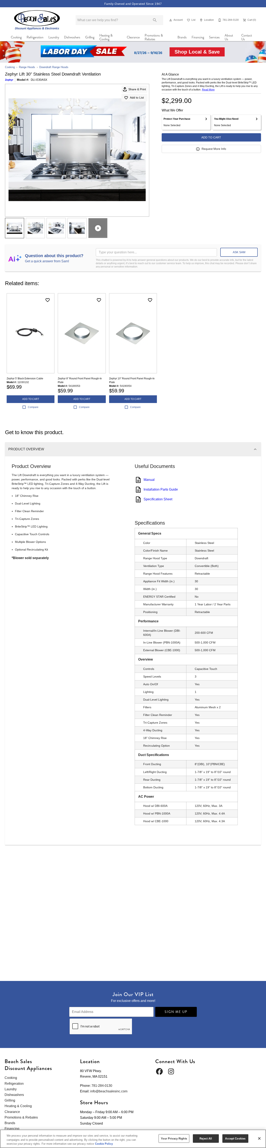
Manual (149, 479)
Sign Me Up (176, 1011)
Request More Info (214, 148)
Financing (198, 37)
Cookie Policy (104, 1143)
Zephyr (9, 79)
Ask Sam (239, 252)
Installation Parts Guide (161, 489)
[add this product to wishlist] (48, 300)
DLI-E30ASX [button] (39, 79)
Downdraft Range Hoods (53, 67)
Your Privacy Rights (174, 1138)
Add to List (137, 97)
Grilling (89, 37)
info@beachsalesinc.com (108, 1091)
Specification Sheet (158, 499)
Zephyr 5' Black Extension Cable (25, 378)
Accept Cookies (235, 1138)
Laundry (53, 37)
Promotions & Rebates (154, 37)
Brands (182, 37)
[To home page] (37, 20)
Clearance (133, 37)
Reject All (206, 1138)
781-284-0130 (101, 1085)
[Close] (259, 1138)
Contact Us (246, 37)
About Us (229, 37)
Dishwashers (72, 37)
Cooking (16, 37)
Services (214, 37)
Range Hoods (27, 67)
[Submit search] (154, 20)
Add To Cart (211, 137)
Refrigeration (35, 37)
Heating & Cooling (106, 37)
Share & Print (137, 89)
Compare (33, 407)
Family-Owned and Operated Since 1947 (133, 3)
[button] (170, 20)
